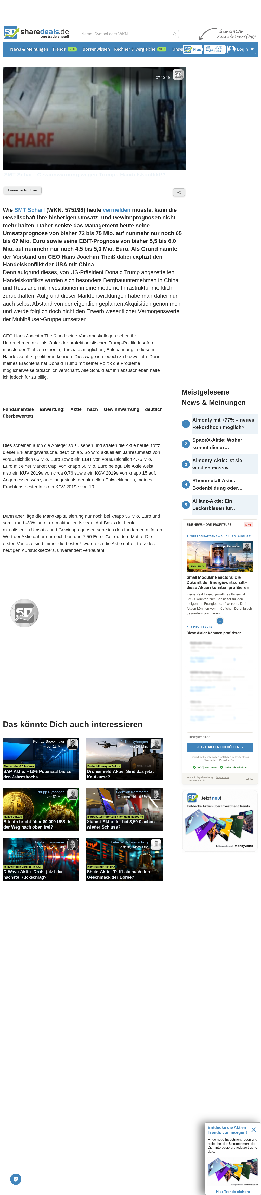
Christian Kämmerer (132, 792)
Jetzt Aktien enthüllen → (220, 747)
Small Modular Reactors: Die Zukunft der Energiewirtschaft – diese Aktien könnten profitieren (218, 582)
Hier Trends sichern (233, 1192)
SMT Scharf (29, 210)
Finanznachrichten (22, 190)
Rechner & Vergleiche (134, 49)
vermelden (116, 210)
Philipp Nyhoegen (134, 742)
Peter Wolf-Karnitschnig (129, 842)
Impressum (222, 777)
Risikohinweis (197, 780)
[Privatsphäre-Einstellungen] (15, 1179)
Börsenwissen (96, 49)
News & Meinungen (29, 49)
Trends (59, 49)
